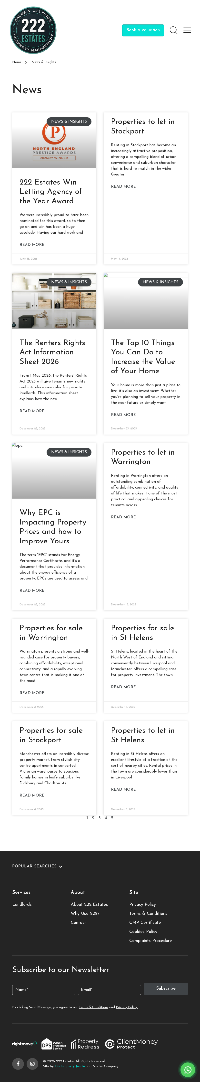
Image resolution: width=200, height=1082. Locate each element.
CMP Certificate (145, 923)
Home (16, 62)
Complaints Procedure (150, 941)
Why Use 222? (85, 914)
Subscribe (166, 988)
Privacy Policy (142, 905)
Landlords (22, 905)
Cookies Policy (143, 932)
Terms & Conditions (148, 914)
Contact (78, 923)
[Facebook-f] (18, 1064)
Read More (32, 245)
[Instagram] (32, 1064)
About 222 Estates (89, 905)
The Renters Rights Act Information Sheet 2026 (52, 352)
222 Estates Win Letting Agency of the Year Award (51, 192)
